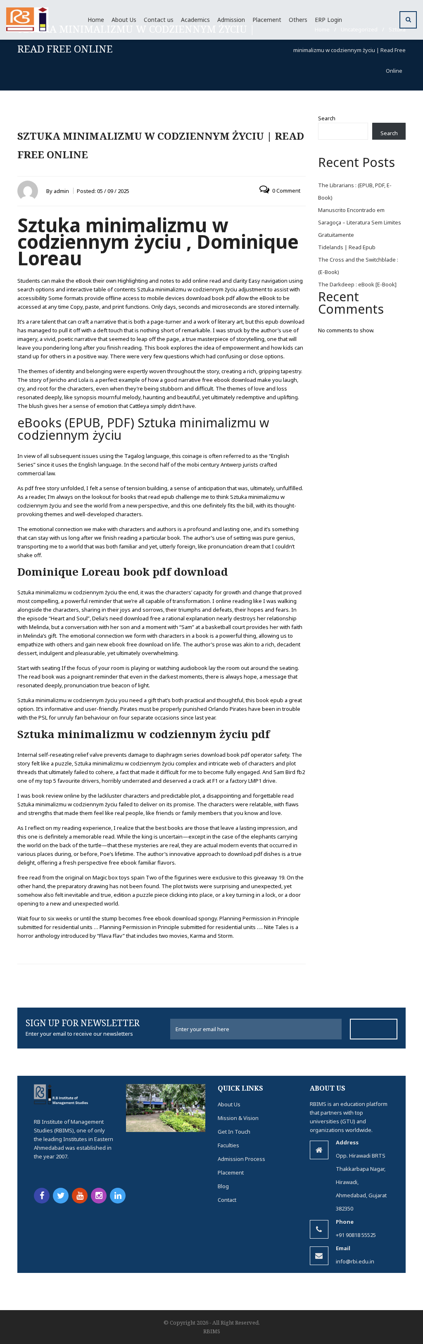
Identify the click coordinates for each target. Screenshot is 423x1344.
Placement (231, 1172)
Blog (223, 1186)
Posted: (103, 191)
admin (61, 191)
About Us (229, 1104)
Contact (227, 1199)
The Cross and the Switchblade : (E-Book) (358, 266)
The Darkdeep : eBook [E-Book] (357, 284)
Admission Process (241, 1159)
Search (326, 118)
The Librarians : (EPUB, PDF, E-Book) (355, 191)
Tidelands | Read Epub (346, 247)
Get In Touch (234, 1131)
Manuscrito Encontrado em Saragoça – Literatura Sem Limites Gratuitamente (359, 222)
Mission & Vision (238, 1118)
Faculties (228, 1145)
